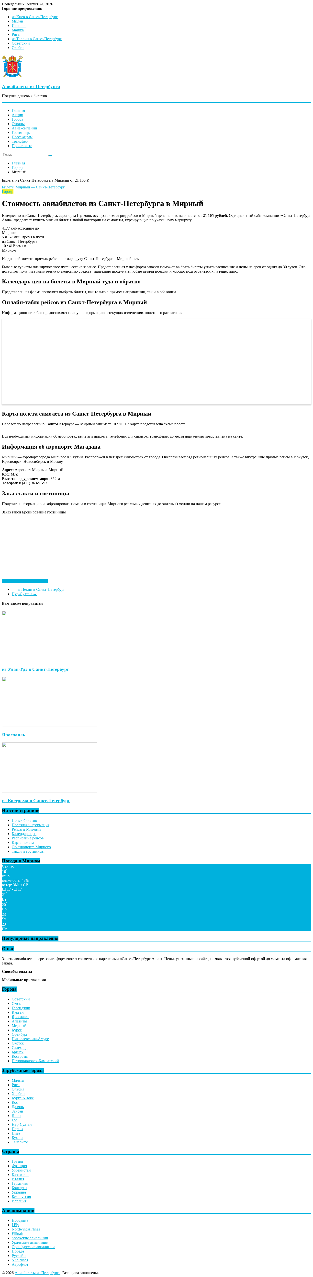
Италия (18, 1179)
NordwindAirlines (26, 1229)
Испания (19, 1201)
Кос (15, 1102)
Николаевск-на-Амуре (30, 1039)
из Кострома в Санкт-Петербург (36, 800)
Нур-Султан (24, 594)
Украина (19, 1192)
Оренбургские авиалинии (33, 1247)
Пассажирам (22, 137)
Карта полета (23, 842)
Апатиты (19, 1021)
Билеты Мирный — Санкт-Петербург (33, 187)
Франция (19, 1166)
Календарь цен (24, 834)
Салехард (19, 1047)
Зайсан (17, 1111)
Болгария (19, 1188)
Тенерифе (20, 1142)
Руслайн (19, 1256)
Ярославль (13, 734)
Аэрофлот (20, 1264)
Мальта (18, 30)
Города (17, 119)
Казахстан (20, 1175)
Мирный (19, 1025)
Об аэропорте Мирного (31, 847)
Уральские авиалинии (30, 1242)
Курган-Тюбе (23, 1098)
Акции (17, 115)
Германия (20, 1183)
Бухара (17, 1138)
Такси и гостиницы (28, 851)
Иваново (19, 25)
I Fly (15, 1225)
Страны (18, 124)
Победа (18, 1251)
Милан (17, 21)
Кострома (20, 1056)
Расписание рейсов (28, 838)
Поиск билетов (24, 820)
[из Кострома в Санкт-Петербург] (49, 791)
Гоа (14, 1120)
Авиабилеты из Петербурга (31, 86)
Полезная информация (30, 825)
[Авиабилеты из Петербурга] (12, 77)
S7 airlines (20, 1260)
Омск (16, 1003)
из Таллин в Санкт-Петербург (37, 39)
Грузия (17, 1161)
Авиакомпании (24, 128)
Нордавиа (20, 1220)
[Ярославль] (49, 725)
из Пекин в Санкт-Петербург (38, 589)
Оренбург (20, 1034)
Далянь (18, 1107)
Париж (17, 1129)
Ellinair (17, 1233)
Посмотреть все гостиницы (25, 581)
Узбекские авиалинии (30, 1238)
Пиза (16, 1133)
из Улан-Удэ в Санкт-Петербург (35, 669)
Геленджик (21, 1008)
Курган (18, 1012)
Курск (17, 1030)
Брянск (17, 1052)
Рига (16, 34)
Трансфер (20, 141)
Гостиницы (21, 132)
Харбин (18, 1093)
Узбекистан (21, 1170)
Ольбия (18, 48)
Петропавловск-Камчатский (35, 1061)
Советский (21, 43)
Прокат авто (22, 146)
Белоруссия (21, 1197)
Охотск (18, 1043)
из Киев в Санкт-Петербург (35, 17)
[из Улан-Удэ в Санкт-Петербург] (49, 660)
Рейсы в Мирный (26, 829)
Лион (16, 1116)
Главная (18, 110)
